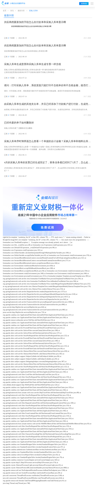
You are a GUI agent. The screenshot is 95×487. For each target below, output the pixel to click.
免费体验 (84, 3)
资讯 (12, 11)
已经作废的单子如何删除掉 (19, 122)
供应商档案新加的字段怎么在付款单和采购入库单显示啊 (35, 22)
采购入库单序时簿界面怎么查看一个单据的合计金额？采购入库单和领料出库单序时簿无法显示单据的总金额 (47, 141)
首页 (4, 11)
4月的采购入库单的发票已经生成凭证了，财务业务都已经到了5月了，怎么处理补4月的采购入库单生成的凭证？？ (47, 162)
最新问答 (21, 11)
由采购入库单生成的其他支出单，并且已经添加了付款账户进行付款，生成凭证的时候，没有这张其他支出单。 (47, 104)
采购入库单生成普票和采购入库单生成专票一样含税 (32, 64)
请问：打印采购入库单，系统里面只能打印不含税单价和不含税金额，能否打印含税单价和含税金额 (47, 85)
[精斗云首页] (13, 3)
